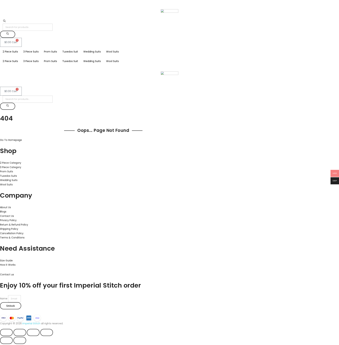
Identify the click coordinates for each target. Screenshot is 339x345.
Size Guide (6, 260)
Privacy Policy (8, 220)
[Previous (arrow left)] (6, 340)
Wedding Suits (92, 51)
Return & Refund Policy (14, 224)
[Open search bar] (4, 21)
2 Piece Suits (10, 51)
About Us (5, 207)
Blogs (3, 211)
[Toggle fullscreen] (19, 332)
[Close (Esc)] (46, 332)
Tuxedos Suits (8, 176)
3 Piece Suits (31, 51)
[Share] (33, 332)
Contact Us (7, 216)
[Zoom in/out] (6, 332)
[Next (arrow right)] (19, 340)
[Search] (7, 34)
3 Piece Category (10, 167)
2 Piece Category (10, 163)
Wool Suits (112, 51)
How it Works (8, 265)
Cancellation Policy (11, 233)
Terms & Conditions (12, 237)
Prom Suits (50, 51)
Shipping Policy (9, 229)
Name (4, 298)
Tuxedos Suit (70, 51)
